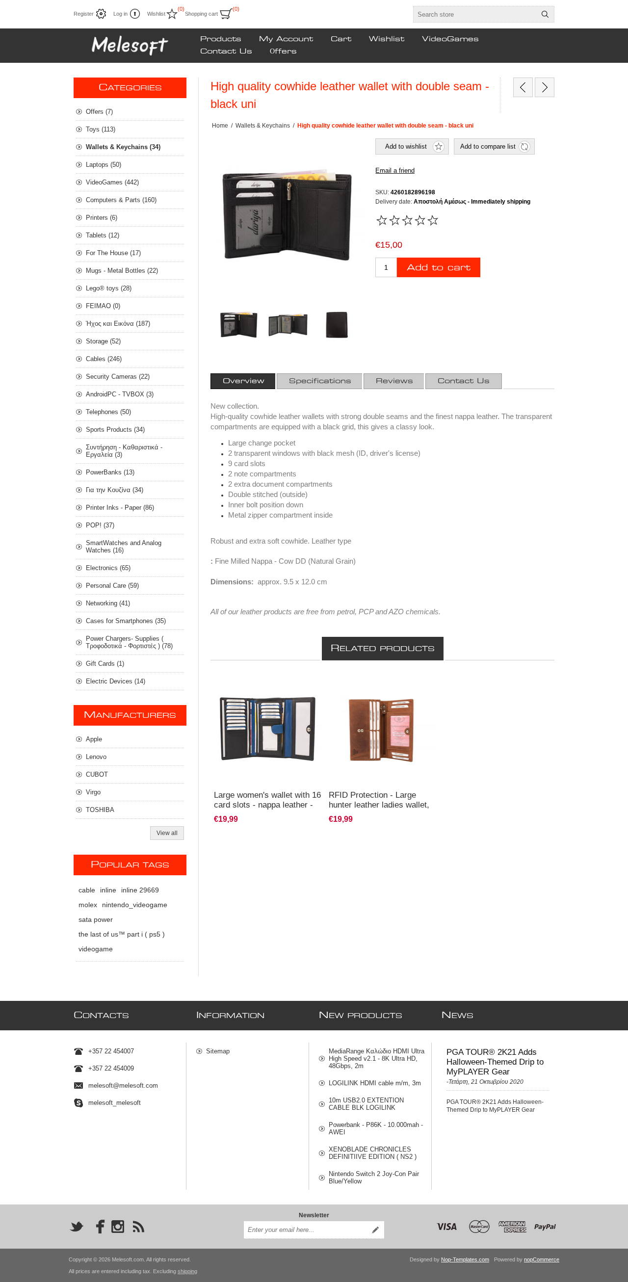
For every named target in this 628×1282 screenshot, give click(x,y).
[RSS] (138, 1226)
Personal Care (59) (112, 585)
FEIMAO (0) (103, 306)
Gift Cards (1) (105, 663)
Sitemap (218, 1051)
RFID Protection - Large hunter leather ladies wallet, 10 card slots (379, 804)
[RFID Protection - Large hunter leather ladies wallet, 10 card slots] (382, 729)
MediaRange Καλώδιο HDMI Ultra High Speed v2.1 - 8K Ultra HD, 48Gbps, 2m (376, 1058)
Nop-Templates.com (465, 1259)
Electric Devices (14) (115, 681)
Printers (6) (101, 217)
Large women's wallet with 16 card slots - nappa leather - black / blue (267, 804)
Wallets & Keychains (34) (123, 147)
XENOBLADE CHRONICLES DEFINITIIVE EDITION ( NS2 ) (373, 1153)
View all (167, 833)
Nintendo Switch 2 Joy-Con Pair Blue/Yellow (374, 1177)
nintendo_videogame (134, 905)
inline (108, 890)
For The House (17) (113, 253)
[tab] (243, 381)
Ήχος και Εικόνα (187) (118, 323)
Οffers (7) (99, 111)
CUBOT (97, 774)
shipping (187, 1271)
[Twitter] (76, 1226)
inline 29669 (140, 890)
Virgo (93, 792)
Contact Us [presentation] (464, 381)
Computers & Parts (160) (121, 200)
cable (86, 890)
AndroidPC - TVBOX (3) (120, 394)
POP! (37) (100, 525)
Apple (94, 739)
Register (84, 14)
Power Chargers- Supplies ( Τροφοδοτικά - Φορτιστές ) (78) (129, 642)
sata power (95, 919)
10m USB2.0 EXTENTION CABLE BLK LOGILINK (366, 1104)
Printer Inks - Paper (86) (120, 507)
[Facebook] (97, 1226)
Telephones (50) (108, 412)
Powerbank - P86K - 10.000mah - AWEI (376, 1128)
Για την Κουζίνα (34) (114, 490)
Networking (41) (108, 603)
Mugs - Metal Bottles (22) (122, 270)
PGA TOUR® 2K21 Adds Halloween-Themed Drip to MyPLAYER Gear (495, 1061)
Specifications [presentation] (320, 381)
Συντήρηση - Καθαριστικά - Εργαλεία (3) (124, 451)
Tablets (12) (102, 235)
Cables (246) (104, 359)
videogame (95, 949)
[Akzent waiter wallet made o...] (544, 87)
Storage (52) (103, 341)
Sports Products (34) (115, 429)
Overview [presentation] (243, 381)
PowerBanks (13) (110, 472)
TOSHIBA (100, 809)
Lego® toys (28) (108, 288)
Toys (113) (100, 129)
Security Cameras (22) (118, 376)
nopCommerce (541, 1259)
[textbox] (475, 14)
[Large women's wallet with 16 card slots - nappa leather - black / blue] (267, 729)
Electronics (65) (108, 568)
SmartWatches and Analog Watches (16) (123, 546)
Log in (120, 14)
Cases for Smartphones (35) (126, 621)
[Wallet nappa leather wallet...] (523, 87)
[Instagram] (118, 1226)
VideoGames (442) (112, 182)
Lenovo (96, 756)
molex (87, 905)
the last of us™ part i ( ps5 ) (121, 934)
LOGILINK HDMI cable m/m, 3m (375, 1083)
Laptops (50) (103, 164)
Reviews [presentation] (394, 381)
